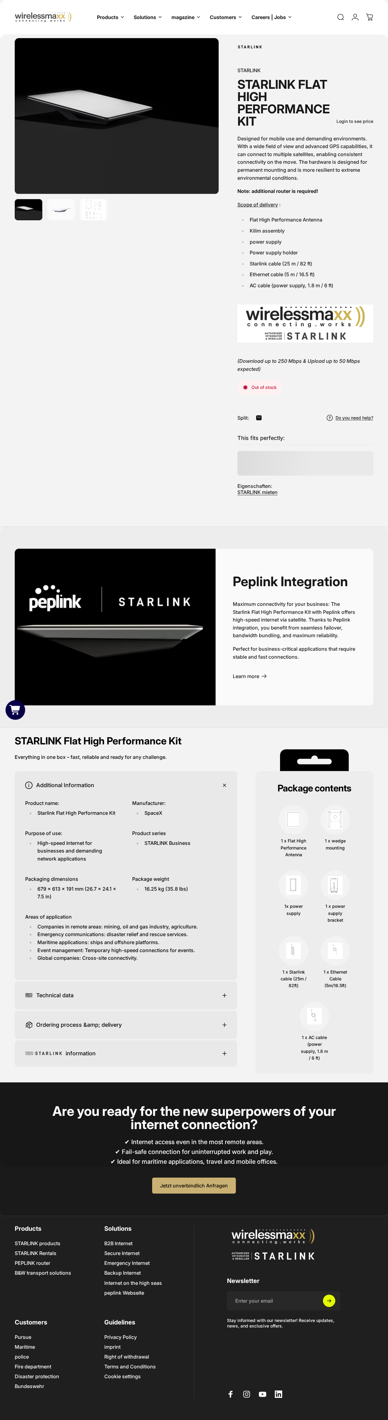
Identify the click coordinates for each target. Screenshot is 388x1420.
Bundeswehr (29, 1386)
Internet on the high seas (133, 1283)
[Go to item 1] (61, 209)
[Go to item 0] (28, 209)
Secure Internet (122, 1253)
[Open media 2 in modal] (117, 116)
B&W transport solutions (43, 1273)
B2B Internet (118, 1243)
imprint (112, 1347)
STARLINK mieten (257, 492)
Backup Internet (122, 1273)
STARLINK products (37, 1243)
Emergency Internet (127, 1263)
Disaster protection (37, 1376)
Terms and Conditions (130, 1366)
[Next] (202, 126)
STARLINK (249, 70)
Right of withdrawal (126, 1357)
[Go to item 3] (93, 209)
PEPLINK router (32, 1263)
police (22, 1357)
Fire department (33, 1366)
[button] (15, 710)
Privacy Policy (120, 1337)
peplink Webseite (124, 1293)
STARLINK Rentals (35, 1253)
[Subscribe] (329, 1301)
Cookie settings (122, 1376)
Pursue (23, 1337)
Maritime (25, 1347)
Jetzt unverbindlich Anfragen (194, 1186)
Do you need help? (354, 417)
